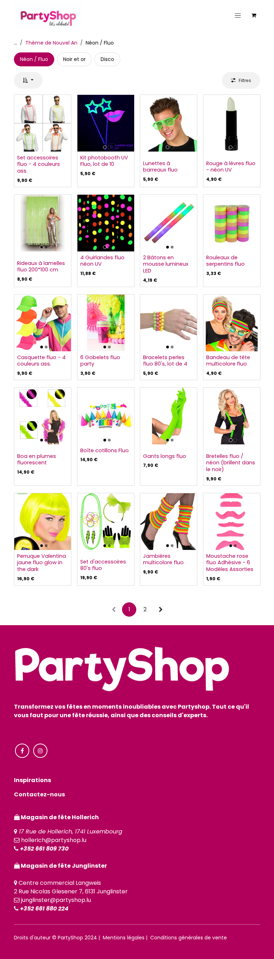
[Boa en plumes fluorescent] (42, 416)
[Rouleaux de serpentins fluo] (231, 223)
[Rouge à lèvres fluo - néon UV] (231, 123)
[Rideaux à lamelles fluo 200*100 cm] (42, 223)
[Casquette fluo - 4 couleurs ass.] (42, 323)
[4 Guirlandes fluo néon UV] (105, 223)
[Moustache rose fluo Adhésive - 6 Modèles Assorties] (231, 521)
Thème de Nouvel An (51, 42)
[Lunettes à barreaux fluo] (168, 123)
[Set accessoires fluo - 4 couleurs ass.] (42, 123)
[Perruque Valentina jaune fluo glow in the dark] (42, 521)
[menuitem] (34, 59)
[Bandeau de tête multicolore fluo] (231, 323)
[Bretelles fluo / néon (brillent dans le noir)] (231, 416)
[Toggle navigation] (237, 15)
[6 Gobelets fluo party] (105, 323)
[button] (28, 80)
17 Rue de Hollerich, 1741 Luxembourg (70, 831)
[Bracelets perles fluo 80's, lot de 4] (168, 323)
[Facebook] (22, 751)
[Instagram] (40, 751)
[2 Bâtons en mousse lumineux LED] (168, 223)
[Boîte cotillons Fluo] (105, 416)
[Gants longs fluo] (168, 416)
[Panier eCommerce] (253, 15)
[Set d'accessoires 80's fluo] (105, 521)
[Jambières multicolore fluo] (168, 521)
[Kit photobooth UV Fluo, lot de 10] (105, 123)
